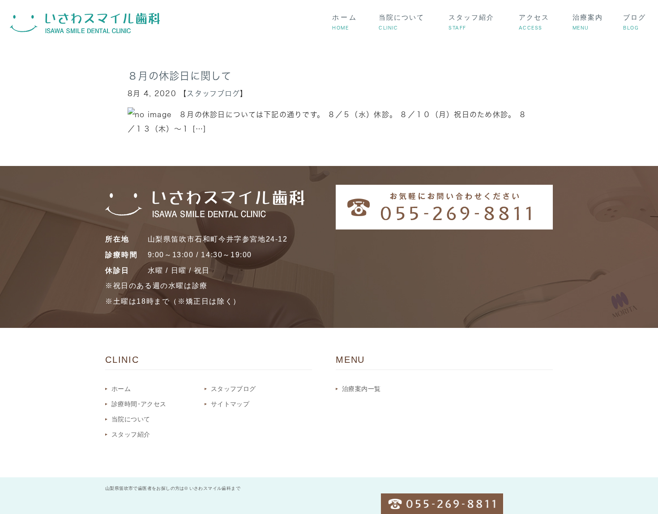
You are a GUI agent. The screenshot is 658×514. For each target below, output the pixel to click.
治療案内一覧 (361, 388)
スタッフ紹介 (130, 434)
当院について (130, 419)
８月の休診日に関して (179, 76)
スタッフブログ (213, 93)
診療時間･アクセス (139, 404)
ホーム (121, 388)
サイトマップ (230, 404)
